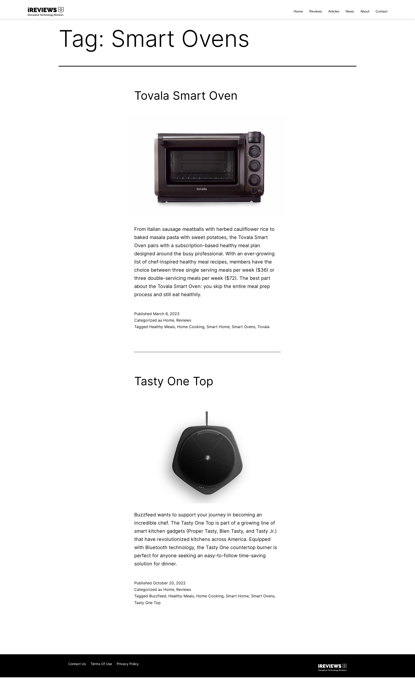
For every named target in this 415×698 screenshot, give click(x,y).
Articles (333, 11)
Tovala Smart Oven (186, 95)
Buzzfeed (157, 596)
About (364, 11)
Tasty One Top (173, 381)
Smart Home (218, 326)
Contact (381, 11)
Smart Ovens (243, 326)
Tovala (263, 326)
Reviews (315, 11)
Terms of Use (101, 664)
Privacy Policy (128, 664)
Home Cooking (190, 326)
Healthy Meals (162, 326)
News (350, 11)
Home (298, 11)
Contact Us (77, 664)
